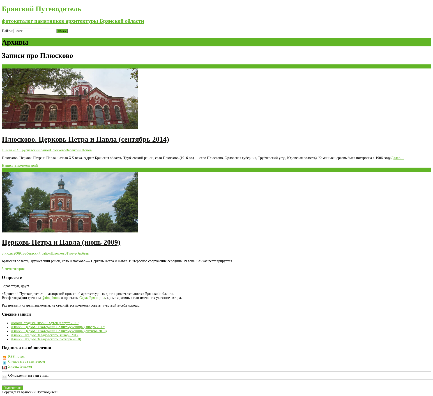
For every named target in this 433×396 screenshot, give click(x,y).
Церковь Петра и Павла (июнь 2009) (61, 242)
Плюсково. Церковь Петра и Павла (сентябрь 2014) (85, 139)
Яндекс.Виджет (19, 366)
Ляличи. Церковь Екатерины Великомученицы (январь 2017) (58, 327)
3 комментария (13, 269)
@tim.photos (51, 298)
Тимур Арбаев (78, 253)
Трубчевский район (35, 150)
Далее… (397, 158)
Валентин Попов (79, 150)
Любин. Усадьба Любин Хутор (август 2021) (45, 323)
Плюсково (58, 150)
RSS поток (16, 356)
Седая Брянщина (92, 298)
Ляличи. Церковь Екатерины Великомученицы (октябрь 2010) (59, 331)
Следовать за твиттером (26, 361)
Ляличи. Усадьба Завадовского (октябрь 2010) (46, 339)
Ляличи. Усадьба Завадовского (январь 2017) (45, 335)
